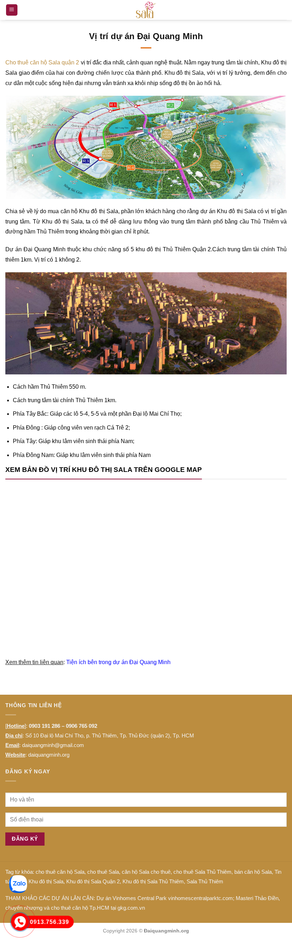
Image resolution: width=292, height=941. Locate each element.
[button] (11, 10)
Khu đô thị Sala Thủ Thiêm (153, 881)
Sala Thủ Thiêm (205, 881)
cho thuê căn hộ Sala (60, 872)
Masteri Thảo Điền (257, 898)
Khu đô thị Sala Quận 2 (93, 881)
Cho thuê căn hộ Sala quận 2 (42, 62)
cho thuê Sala (103, 872)
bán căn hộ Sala (253, 872)
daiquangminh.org (48, 755)
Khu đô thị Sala (45, 881)
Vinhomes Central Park (140, 898)
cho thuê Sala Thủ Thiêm (202, 872)
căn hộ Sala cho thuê (146, 872)
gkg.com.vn (131, 908)
